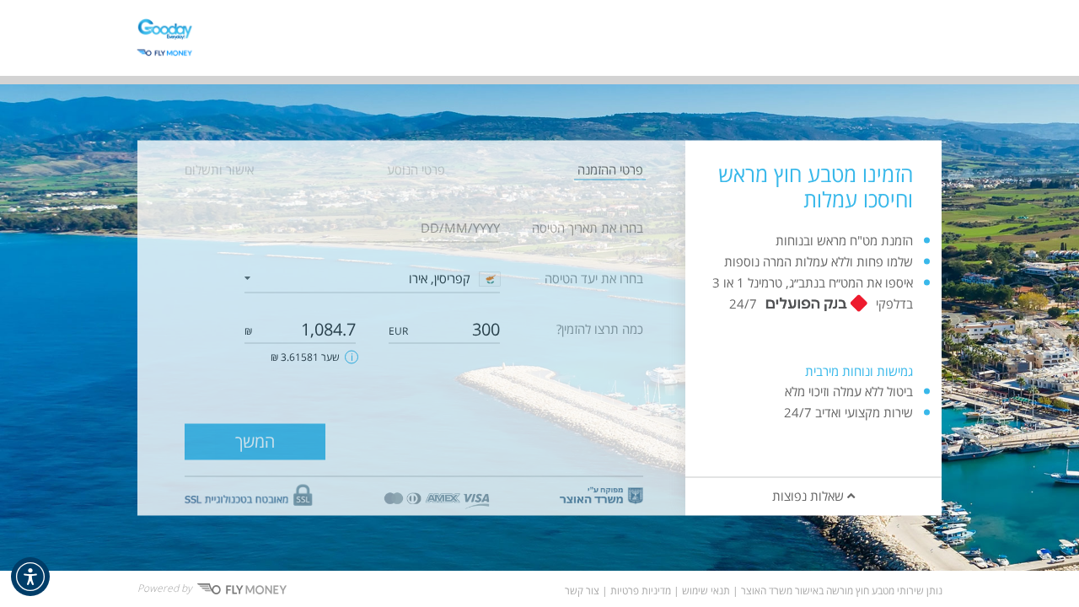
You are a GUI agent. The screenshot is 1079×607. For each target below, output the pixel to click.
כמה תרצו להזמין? (599, 328)
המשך (255, 441)
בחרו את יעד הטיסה (594, 278)
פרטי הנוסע (416, 169)
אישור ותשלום (219, 169)
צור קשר (582, 591)
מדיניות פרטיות (640, 591)
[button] (30, 576)
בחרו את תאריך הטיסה (587, 227)
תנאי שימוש (706, 591)
